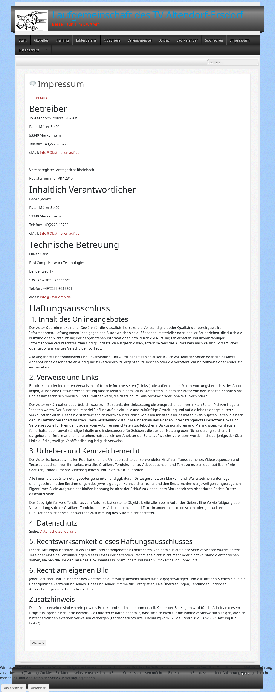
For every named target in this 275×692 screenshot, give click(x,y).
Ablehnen (38, 688)
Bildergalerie (86, 40)
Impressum (240, 40)
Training (62, 40)
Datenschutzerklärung (58, 531)
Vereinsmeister (140, 40)
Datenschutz (29, 50)
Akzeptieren (13, 688)
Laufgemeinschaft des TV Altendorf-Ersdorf (147, 14)
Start (23, 40)
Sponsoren (214, 40)
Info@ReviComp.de (55, 297)
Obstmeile (112, 40)
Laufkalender (187, 40)
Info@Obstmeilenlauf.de (59, 152)
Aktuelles (41, 40)
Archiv (164, 40)
